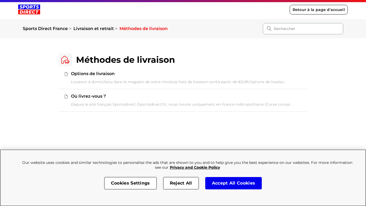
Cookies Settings (130, 183)
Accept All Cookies (233, 183)
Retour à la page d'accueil (319, 9)
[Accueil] (29, 9)
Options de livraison (93, 73)
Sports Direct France (45, 28)
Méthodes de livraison (143, 28)
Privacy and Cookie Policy (195, 167)
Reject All (181, 183)
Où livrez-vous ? (88, 96)
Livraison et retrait (93, 28)
